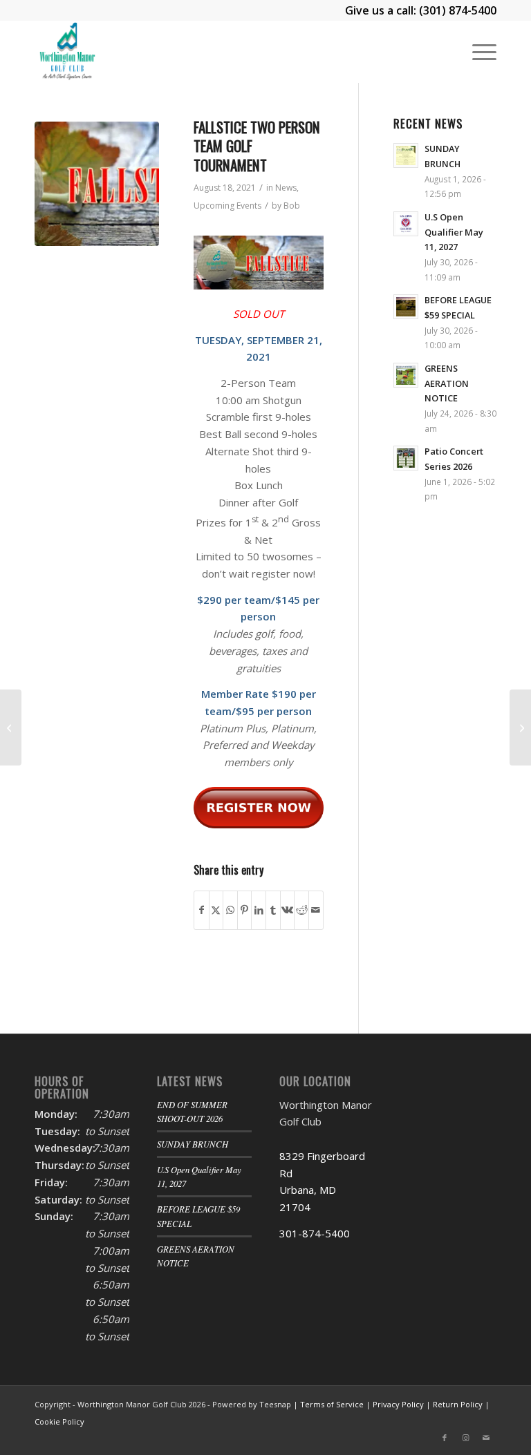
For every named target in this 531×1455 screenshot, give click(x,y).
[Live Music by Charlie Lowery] (520, 727)
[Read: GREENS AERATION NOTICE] (405, 375)
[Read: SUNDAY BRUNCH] (405, 155)
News (286, 187)
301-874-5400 (314, 1233)
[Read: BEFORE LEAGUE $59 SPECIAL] (405, 306)
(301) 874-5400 (457, 10)
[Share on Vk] (288, 910)
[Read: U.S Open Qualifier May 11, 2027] (405, 223)
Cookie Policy (59, 1421)
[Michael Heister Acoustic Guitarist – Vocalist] (10, 727)
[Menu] (477, 52)
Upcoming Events (227, 205)
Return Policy (458, 1404)
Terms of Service (332, 1404)
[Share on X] (216, 910)
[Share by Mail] (316, 910)
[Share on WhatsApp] (230, 910)
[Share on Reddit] (301, 910)
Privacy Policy (398, 1404)
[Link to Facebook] (444, 1437)
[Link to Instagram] (465, 1437)
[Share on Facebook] (201, 910)
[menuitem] (477, 52)
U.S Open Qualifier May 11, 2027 (454, 232)
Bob (291, 205)
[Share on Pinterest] (245, 910)
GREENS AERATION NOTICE (447, 383)
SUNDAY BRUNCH (192, 1144)
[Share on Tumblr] (273, 910)
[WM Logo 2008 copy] (67, 52)
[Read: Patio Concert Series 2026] (405, 458)
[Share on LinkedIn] (259, 910)
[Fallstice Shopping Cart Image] (97, 184)
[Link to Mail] (486, 1437)
